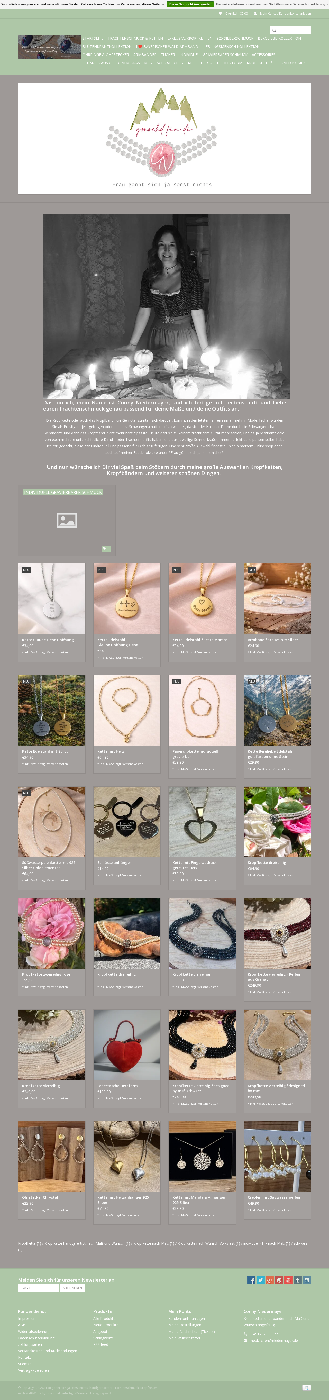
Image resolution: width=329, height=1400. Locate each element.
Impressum (27, 1318)
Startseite (93, 38)
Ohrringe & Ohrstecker (106, 54)
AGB (21, 1324)
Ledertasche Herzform (219, 62)
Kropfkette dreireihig (267, 862)
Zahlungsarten (30, 1344)
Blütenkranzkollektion (107, 46)
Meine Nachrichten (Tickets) (191, 1331)
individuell (254, 1243)
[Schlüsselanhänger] (127, 821)
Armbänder (145, 54)
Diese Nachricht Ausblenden (190, 4)
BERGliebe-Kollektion (279, 38)
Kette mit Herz (110, 751)
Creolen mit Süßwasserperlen (274, 1197)
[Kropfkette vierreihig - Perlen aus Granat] (277, 933)
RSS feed (100, 1344)
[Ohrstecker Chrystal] (52, 1156)
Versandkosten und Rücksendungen (47, 1350)
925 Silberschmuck (235, 38)
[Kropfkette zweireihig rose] (52, 933)
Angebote (101, 1331)
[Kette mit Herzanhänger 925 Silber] (127, 1156)
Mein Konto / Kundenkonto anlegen (285, 13)
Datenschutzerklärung (36, 1337)
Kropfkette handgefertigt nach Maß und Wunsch (87, 1243)
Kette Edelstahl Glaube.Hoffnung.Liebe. (118, 642)
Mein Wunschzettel (184, 1337)
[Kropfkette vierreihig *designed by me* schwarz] (202, 1044)
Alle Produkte (104, 1318)
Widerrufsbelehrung (34, 1331)
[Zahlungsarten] (305, 1387)
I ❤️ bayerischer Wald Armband (167, 46)
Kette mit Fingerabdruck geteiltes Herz (194, 865)
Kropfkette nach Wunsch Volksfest (209, 1243)
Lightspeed (103, 1393)
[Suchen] (272, 30)
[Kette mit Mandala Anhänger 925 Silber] (202, 1156)
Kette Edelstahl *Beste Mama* (200, 639)
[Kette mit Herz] (127, 710)
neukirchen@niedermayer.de (274, 1340)
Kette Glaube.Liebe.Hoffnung (48, 639)
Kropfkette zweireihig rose (46, 974)
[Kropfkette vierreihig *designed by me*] (277, 1044)
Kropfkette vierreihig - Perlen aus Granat (274, 977)
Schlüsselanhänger (114, 862)
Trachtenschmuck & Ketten (135, 38)
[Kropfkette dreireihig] (277, 821)
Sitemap (25, 1363)
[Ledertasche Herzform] (127, 1044)
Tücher (168, 54)
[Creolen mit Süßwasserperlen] (277, 1156)
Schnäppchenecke (174, 62)
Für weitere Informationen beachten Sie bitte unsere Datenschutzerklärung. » (272, 4)
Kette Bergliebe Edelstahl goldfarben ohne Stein (270, 754)
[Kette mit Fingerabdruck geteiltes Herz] (202, 821)
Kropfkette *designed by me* (276, 62)
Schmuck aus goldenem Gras (111, 62)
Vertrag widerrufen (33, 1370)
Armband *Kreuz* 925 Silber (273, 639)
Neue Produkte (105, 1324)
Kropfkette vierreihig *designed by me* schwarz (201, 1088)
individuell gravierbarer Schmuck (213, 54)
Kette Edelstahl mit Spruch (46, 751)
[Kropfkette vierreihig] (202, 933)
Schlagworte (103, 1337)
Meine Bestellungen (184, 1324)
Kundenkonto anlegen (186, 1318)
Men (148, 62)
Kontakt (24, 1357)
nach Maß (279, 1243)
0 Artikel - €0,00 (237, 13)
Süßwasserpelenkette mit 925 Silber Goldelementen (48, 865)
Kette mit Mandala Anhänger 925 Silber (198, 1200)
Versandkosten (57, 652)
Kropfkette (29, 1243)
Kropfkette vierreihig (191, 974)
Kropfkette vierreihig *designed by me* (276, 1088)
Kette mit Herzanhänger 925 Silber (123, 1200)
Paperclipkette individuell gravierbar (195, 754)
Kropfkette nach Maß (153, 1243)
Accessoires (263, 54)
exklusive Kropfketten (189, 38)
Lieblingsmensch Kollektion (231, 46)
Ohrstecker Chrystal (40, 1197)
